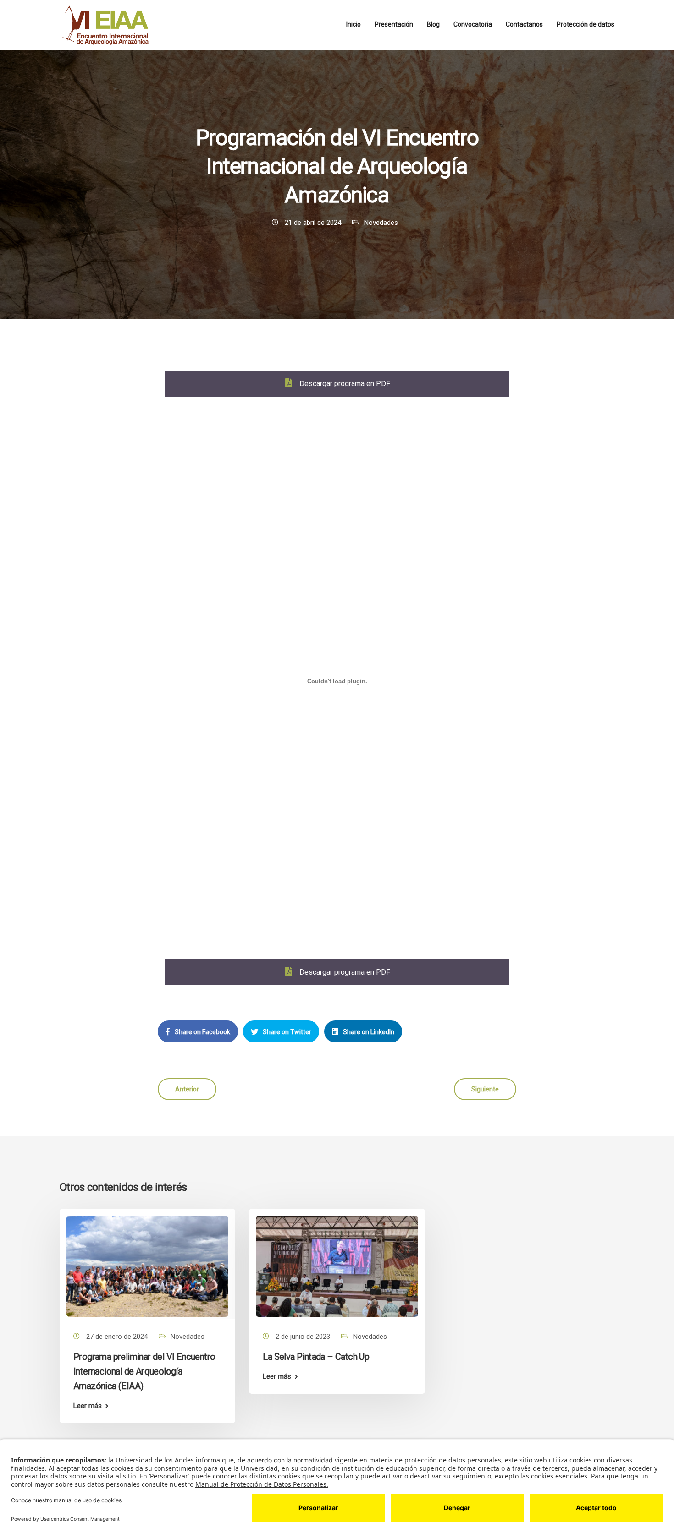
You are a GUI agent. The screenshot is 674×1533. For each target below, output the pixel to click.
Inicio (353, 24)
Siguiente (485, 1089)
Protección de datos (585, 24)
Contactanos (524, 24)
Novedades (381, 222)
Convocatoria (472, 24)
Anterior (187, 1089)
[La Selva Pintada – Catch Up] (337, 1266)
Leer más (87, 1405)
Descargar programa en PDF (344, 383)
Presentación (394, 24)
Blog (433, 24)
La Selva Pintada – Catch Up (316, 1356)
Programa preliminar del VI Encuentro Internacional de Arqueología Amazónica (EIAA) (144, 1371)
